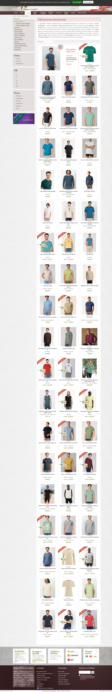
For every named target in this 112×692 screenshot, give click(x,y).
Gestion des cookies (42, 679)
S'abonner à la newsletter (87, 668)
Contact (39, 682)
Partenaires (39, 686)
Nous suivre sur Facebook (46, 688)
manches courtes (60, 31)
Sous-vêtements (18, 39)
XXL (17, 86)
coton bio (18, 61)
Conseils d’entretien (63, 679)
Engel (17, 108)
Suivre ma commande (63, 673)
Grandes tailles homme (20, 45)
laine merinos (19, 63)
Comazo (18, 101)
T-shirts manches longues (23, 23)
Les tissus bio (61, 677)
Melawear (18, 106)
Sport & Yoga (18, 37)
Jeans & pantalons (19, 33)
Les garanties (40, 684)
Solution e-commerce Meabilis (63, 691)
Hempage (18, 95)
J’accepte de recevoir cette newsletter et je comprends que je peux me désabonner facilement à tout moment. (87, 678)
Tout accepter (77, 2)
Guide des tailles (62, 675)
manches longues (48, 31)
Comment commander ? (64, 684)
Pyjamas (16, 41)
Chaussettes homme (19, 43)
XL (17, 81)
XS (17, 83)
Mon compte (61, 671)
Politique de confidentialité (43, 677)
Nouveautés (17, 49)
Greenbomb (19, 103)
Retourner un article (63, 682)
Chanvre (18, 58)
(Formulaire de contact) (85, 680)
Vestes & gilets (18, 31)
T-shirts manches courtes (22, 25)
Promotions (17, 47)
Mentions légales (41, 675)
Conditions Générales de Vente (44, 673)
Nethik (54, 691)
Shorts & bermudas (19, 35)
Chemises (17, 27)
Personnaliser (88, 2)
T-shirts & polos (18, 21)
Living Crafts (19, 98)
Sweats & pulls (18, 29)
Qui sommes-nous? (42, 671)
